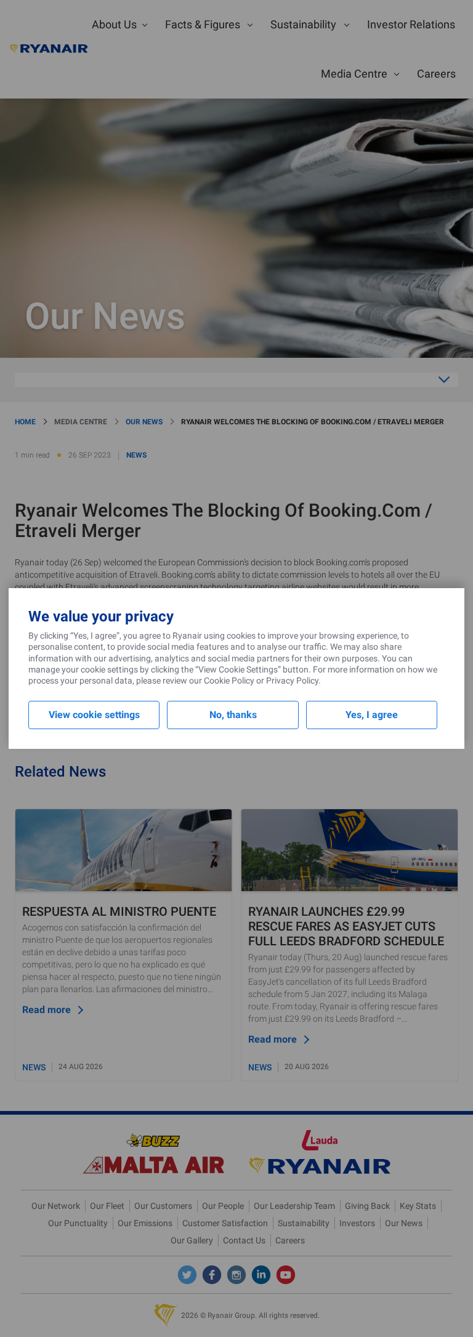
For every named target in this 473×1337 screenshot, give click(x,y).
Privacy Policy (292, 680)
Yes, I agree (372, 715)
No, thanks (233, 715)
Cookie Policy (229, 680)
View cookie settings (94, 715)
